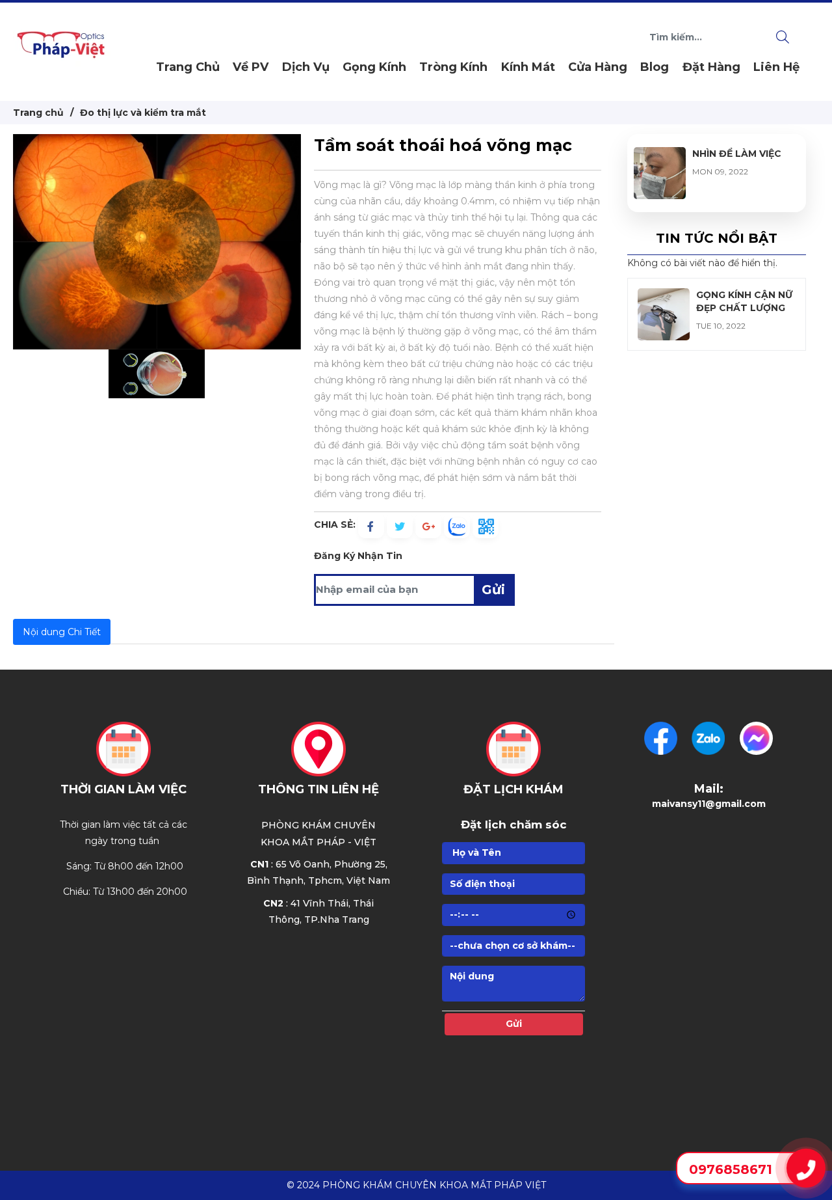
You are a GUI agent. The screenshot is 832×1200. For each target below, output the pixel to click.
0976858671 (730, 1169)
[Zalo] (708, 738)
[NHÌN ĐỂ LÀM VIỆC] (660, 155)
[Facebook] (660, 738)
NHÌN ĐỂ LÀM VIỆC (736, 153)
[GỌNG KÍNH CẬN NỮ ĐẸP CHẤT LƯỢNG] (664, 296)
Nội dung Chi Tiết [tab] (62, 632)
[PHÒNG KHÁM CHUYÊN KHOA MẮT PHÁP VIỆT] (61, 51)
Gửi (493, 589)
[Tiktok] (756, 738)
